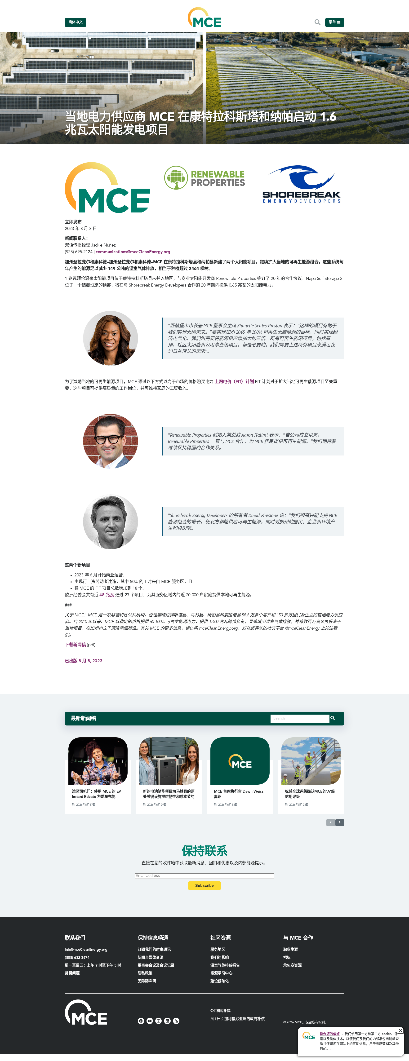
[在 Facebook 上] (141, 1021)
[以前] (330, 822)
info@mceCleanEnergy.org (86, 950)
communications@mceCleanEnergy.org (133, 252)
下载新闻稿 (75, 645)
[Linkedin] (167, 1021)
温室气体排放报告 (225, 966)
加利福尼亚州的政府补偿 (244, 1019)
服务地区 (217, 950)
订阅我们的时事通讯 (154, 950)
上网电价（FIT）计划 (234, 382)
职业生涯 (290, 950)
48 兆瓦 (106, 595)
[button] (401, 1031)
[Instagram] (158, 1021)
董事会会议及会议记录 (156, 966)
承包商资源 (293, 966)
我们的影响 (219, 958)
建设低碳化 (219, 981)
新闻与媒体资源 (151, 958)
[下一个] (339, 822)
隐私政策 (145, 973)
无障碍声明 (147, 981)
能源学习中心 (221, 973)
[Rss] (176, 1021)
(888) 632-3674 (77, 958)
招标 (287, 958)
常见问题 (72, 973)
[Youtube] (150, 1021)
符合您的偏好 (329, 1034)
